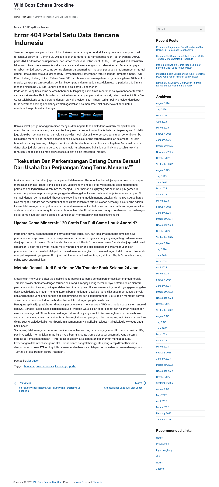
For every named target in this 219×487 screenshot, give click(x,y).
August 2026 (163, 103)
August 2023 (163, 316)
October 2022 (163, 377)
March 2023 (162, 346)
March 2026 (162, 127)
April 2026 (161, 121)
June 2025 (161, 182)
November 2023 (164, 297)
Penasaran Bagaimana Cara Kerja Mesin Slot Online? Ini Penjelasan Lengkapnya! (180, 48)
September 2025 (164, 164)
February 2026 (163, 133)
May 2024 (161, 261)
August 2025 (163, 170)
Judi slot (160, 468)
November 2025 (164, 152)
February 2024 (163, 279)
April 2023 (161, 340)
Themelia (97, 482)
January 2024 (163, 285)
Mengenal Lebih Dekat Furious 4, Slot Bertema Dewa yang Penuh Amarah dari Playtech (180, 75)
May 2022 (161, 395)
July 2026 (161, 109)
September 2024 (164, 237)
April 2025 (161, 194)
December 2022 (164, 364)
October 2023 (163, 304)
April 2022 (161, 401)
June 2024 (161, 255)
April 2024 (161, 267)
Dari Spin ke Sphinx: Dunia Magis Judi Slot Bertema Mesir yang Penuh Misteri (178, 66)
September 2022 (164, 383)
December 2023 (164, 292)
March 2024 (162, 273)
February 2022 (163, 413)
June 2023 (161, 328)
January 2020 (163, 419)
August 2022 (163, 389)
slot (158, 456)
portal (72, 366)
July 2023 (161, 322)
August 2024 (163, 243)
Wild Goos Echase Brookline (47, 482)
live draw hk (162, 444)
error (38, 366)
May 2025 (161, 188)
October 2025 (163, 158)
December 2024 (164, 218)
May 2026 (161, 115)
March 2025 (162, 200)
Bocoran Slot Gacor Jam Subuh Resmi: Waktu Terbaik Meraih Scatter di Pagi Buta (180, 57)
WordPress (81, 482)
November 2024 (164, 225)
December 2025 (164, 146)
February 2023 (163, 352)
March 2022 (162, 407)
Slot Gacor (32, 360)
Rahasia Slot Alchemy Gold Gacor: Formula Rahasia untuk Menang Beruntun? (179, 84)
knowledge (61, 366)
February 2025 (163, 206)
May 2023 (161, 334)
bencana (29, 366)
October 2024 (163, 231)
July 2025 (161, 176)
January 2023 (163, 358)
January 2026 (163, 139)
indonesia (48, 366)
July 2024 (161, 249)
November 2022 (164, 371)
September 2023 (164, 310)
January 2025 (163, 212)
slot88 (159, 437)
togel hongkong (164, 450)
